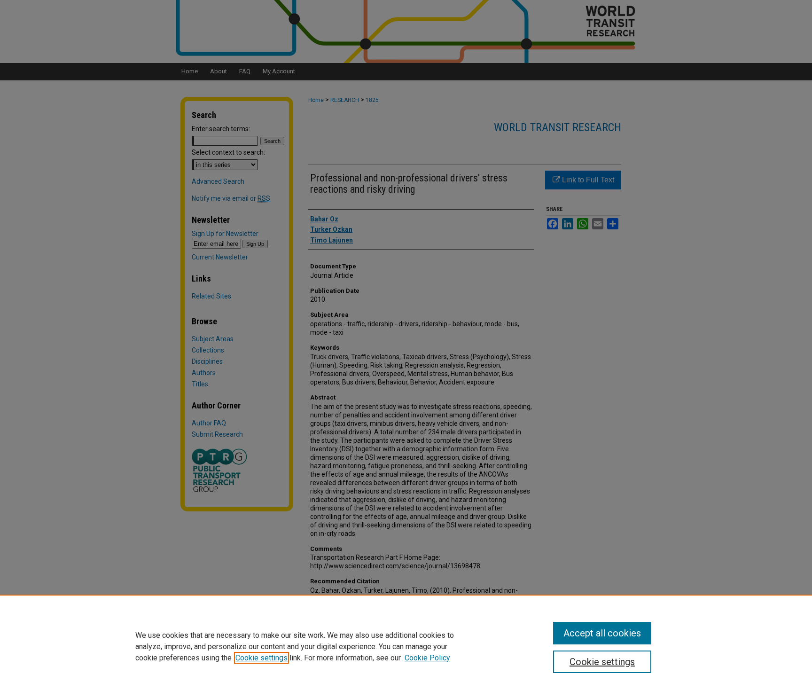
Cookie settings (261, 657)
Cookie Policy (427, 657)
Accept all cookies (602, 633)
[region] (406, 646)
